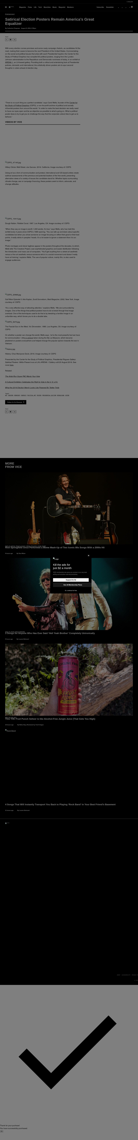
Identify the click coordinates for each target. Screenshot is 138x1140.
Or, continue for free (71, 590)
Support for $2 (71, 580)
